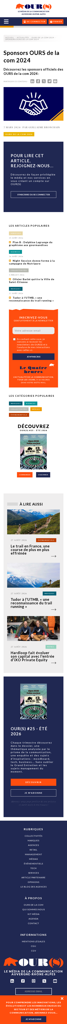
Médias (33, 859)
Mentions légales (33, 941)
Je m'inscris (33, 356)
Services (33, 872)
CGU (33, 946)
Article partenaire (33, 877)
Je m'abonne (33, 793)
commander (25, 475)
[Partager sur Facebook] (38, 82)
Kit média (33, 914)
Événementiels (33, 863)
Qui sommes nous (33, 909)
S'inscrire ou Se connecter (33, 194)
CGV (33, 950)
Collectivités (33, 836)
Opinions (33, 882)
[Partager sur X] (44, 82)
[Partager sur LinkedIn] (32, 82)
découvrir (33, 782)
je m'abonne (34, 1019)
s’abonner (43, 475)
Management (33, 854)
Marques (33, 840)
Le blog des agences (34, 886)
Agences (33, 845)
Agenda (33, 918)
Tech (33, 868)
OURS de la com (33, 904)
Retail (33, 849)
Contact (33, 923)
